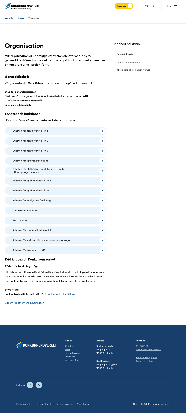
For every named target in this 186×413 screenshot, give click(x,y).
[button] (55, 131)
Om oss (20, 18)
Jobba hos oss (72, 353)
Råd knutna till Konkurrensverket (133, 70)
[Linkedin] (30, 385)
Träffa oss (70, 356)
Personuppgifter (24, 404)
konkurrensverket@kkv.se (148, 349)
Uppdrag (69, 346)
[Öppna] (102, 131)
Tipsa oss (121, 6)
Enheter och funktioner (128, 62)
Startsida (9, 18)
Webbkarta (83, 404)
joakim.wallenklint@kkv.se (62, 294)
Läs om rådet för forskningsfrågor (24, 302)
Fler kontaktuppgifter (146, 357)
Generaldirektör (125, 54)
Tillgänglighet (44, 404)
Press (67, 349)
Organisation (71, 360)
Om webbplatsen (64, 404)
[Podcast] (39, 385)
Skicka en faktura (144, 361)
